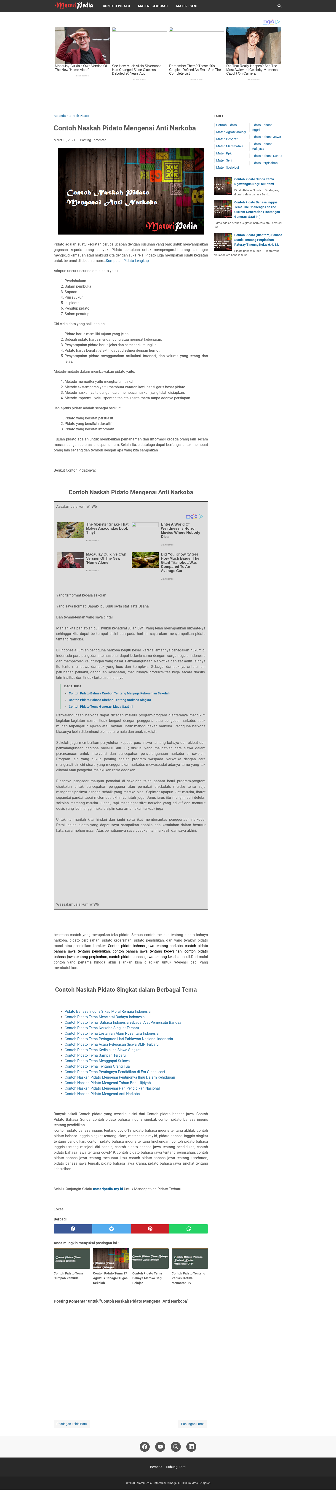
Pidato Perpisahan (264, 163)
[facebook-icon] (145, 1447)
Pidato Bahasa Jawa (266, 137)
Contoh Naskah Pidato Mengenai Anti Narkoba (103, 1094)
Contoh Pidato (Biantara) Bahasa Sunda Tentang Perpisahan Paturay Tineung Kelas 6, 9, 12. (258, 239)
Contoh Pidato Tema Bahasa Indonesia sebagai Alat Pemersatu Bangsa (123, 1022)
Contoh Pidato (116, 6)
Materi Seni (186, 6)
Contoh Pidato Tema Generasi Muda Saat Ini (101, 706)
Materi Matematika (229, 146)
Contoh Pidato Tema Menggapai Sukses (98, 1061)
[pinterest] (150, 1229)
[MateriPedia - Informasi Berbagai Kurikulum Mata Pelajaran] (74, 6)
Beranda (156, 1467)
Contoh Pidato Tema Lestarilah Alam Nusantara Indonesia (112, 1033)
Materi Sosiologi (227, 167)
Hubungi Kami (176, 1467)
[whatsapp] (188, 1229)
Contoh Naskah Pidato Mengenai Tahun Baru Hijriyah (108, 1083)
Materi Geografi (153, 6)
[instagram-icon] (176, 1447)
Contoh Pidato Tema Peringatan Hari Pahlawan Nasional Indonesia (119, 1039)
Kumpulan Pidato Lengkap (127, 261)
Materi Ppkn (224, 153)
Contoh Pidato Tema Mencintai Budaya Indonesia (105, 1017)
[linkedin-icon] (191, 1447)
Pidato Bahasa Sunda (266, 156)
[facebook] (73, 1229)
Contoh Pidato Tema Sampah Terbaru (96, 1055)
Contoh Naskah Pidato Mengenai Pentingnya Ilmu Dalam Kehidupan (120, 1077)
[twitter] (111, 1229)
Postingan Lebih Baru (71, 1424)
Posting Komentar (93, 140)
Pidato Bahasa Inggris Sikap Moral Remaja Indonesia (108, 1011)
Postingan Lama (193, 1424)
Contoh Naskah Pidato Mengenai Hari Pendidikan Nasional (113, 1088)
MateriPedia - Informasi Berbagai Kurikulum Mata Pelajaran (174, 1483)
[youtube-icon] (160, 1447)
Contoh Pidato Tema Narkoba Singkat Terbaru (102, 1028)
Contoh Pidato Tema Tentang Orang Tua (98, 1066)
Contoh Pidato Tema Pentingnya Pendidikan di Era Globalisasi (115, 1072)
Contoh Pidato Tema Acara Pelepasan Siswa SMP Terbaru (112, 1044)
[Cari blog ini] (279, 6)
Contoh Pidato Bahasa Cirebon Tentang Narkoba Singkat (110, 700)
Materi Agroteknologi (231, 132)
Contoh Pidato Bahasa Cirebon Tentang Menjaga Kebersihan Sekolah (119, 693)
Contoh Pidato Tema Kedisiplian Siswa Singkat (103, 1050)
